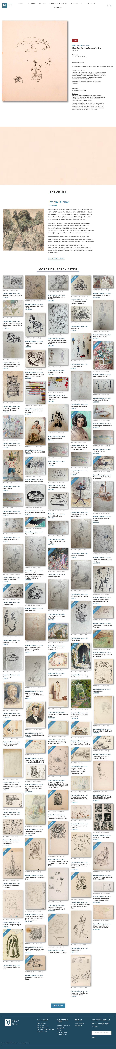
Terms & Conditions (62, 1031)
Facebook (79, 1025)
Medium (76, 90)
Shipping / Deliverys (61, 1028)
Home (20, 3)
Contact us (42, 1031)
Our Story (90, 3)
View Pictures (43, 1027)
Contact (58, 7)
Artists (42, 3)
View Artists (42, 1025)
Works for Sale (63, 1025)
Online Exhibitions (58, 3)
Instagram (80, 1023)
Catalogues (76, 3)
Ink (73, 90)
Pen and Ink (82, 90)
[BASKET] (111, 5)
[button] (107, 5)
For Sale (31, 3)
